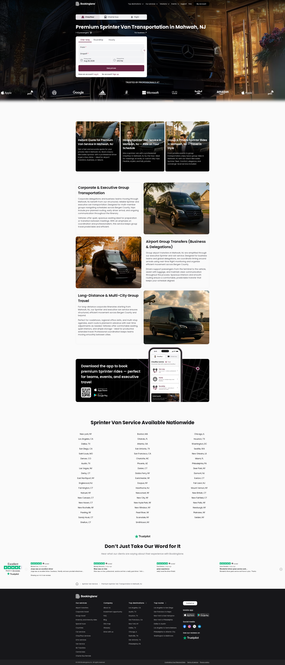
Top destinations (136, 603)
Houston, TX (199, 439)
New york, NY (86, 434)
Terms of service (192, 662)
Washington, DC (199, 443)
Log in (96, 74)
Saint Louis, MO (86, 453)
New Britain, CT (199, 492)
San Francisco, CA (142, 453)
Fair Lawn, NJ (199, 483)
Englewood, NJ (86, 483)
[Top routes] (166, 603)
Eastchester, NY (142, 478)
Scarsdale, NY (142, 517)
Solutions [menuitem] (163, 4)
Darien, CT (142, 468)
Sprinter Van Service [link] (90, 584)
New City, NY (142, 497)
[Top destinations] (146, 603)
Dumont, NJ (199, 473)
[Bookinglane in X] (194, 626)
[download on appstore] (101, 390)
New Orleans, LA (199, 453)
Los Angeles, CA (85, 439)
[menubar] (136, 4)
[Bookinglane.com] (142, 536)
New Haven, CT (86, 502)
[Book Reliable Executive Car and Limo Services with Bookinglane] (86, 4)
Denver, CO (85, 458)
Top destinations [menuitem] (134, 4)
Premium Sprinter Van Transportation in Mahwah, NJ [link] (122, 584)
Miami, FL (199, 458)
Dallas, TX (85, 443)
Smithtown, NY (142, 522)
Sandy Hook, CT (85, 517)
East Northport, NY (85, 478)
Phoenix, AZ (142, 463)
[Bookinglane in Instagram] (189, 626)
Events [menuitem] (174, 4)
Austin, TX (85, 463)
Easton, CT (199, 478)
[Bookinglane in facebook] (184, 626)
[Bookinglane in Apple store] (189, 615)
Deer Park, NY (199, 468)
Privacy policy (204, 662)
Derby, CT (85, 473)
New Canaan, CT (86, 497)
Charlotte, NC (142, 458)
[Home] (77, 584)
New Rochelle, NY (86, 507)
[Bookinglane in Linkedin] (199, 626)
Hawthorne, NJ (142, 488)
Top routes (159, 603)
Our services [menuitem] (150, 4)
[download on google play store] (101, 395)
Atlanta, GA (142, 443)
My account (201, 4)
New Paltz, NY (199, 502)
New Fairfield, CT (199, 497)
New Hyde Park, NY (142, 502)
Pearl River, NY (142, 512)
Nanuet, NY (86, 492)
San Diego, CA (85, 448)
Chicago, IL (199, 434)
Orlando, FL (142, 439)
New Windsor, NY (142, 507)
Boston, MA (142, 434)
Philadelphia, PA (199, 463)
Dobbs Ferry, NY (142, 473)
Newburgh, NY (199, 507)
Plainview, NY (199, 512)
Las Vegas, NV (85, 468)
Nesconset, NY (142, 492)
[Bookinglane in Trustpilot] (191, 638)
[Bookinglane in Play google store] (203, 615)
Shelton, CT (85, 522)
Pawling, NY (85, 512)
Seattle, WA (199, 448)
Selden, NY (199, 517)
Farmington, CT (85, 488)
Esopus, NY (142, 483)
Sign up (116, 74)
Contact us (190, 603)
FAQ (190, 4)
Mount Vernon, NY (199, 488)
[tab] (88, 17)
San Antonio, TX (142, 448)
